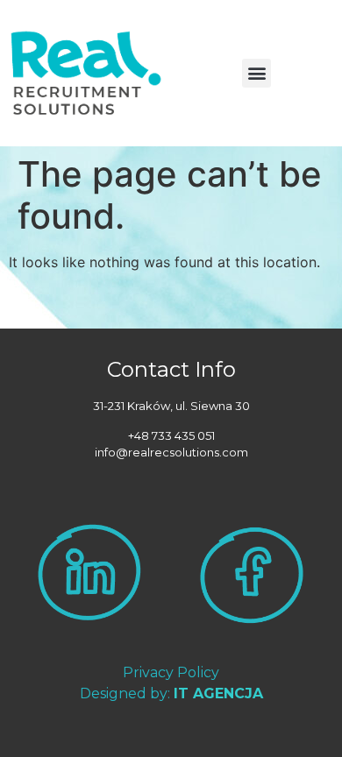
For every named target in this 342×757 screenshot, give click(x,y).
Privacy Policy (171, 672)
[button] (256, 73)
